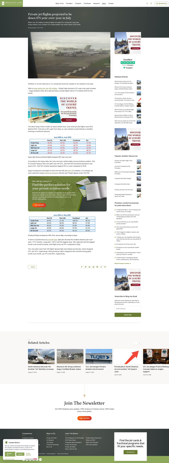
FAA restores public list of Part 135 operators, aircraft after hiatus (125, 122)
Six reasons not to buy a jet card (126, 244)
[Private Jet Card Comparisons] (11, 3)
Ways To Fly (60, 3)
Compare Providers (28, 438)
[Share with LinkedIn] (89, 267)
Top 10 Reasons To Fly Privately (74, 438)
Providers (69, 3)
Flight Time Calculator (92, 442)
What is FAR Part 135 (71, 449)
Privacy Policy (41, 453)
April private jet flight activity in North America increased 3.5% (124, 116)
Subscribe (128, 315)
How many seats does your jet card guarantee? (127, 228)
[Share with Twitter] (85, 267)
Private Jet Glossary (71, 444)
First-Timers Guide (70, 440)
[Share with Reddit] (93, 267)
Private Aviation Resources (93, 438)
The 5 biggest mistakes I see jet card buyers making (127, 233)
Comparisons (27, 433)
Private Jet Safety (70, 447)
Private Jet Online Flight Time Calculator (123, 161)
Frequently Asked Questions (73, 442)
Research (96, 3)
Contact (111, 3)
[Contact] (40, 459)
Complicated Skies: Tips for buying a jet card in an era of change (128, 210)
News (104, 3)
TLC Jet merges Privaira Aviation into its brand (124, 93)
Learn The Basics (71, 433)
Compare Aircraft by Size (122, 184)
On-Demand (50, 440)
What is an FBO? (90, 440)
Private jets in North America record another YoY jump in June (124, 99)
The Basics (87, 3)
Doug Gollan (33, 27)
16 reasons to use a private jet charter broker (127, 248)
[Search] (147, 3)
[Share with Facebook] (81, 267)
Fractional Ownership (52, 444)
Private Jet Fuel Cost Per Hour (124, 190)
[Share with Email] (105, 267)
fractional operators (51, 173)
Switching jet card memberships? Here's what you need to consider (128, 253)
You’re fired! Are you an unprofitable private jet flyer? (127, 222)
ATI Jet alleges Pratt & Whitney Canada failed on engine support (124, 105)
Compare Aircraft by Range (123, 178)
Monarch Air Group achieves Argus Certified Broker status (123, 88)
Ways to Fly (50, 433)
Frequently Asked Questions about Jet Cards (123, 195)
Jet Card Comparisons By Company (122, 167)
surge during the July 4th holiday (45, 88)
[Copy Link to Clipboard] (101, 267)
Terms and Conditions (62, 453)
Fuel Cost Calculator (92, 444)
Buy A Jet (49, 447)
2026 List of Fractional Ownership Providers (125, 173)
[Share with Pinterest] (97, 267)
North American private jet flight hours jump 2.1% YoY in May (124, 110)
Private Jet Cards (51, 438)
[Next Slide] (139, 343)
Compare (78, 3)
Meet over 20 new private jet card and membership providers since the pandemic (127, 216)
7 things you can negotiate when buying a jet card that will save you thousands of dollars (128, 239)
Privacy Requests (51, 453)
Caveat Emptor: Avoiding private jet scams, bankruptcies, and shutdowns (127, 258)
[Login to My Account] (151, 3)
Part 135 (71, 171)
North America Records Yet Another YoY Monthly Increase (124, 82)
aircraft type (52, 240)
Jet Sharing (49, 442)
